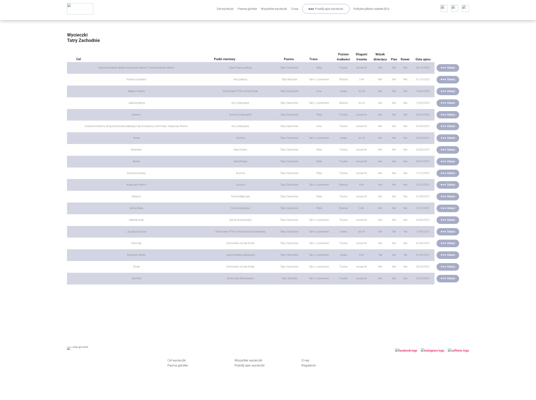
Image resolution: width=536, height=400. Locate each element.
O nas (294, 8)
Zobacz (451, 67)
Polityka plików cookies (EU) (371, 8)
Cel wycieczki (225, 8)
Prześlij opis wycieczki (329, 8)
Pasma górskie (247, 8)
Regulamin (309, 365)
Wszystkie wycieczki (274, 8)
